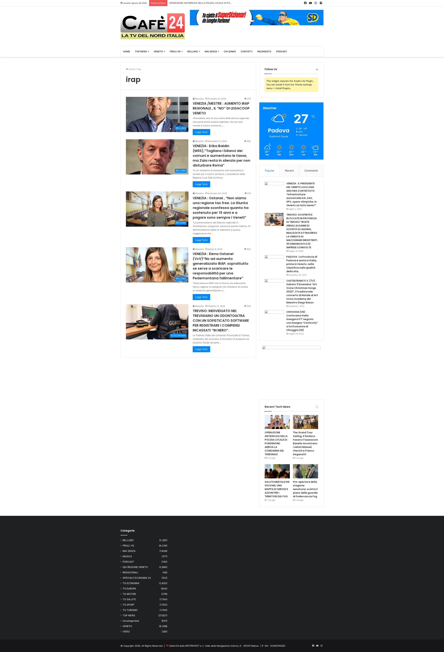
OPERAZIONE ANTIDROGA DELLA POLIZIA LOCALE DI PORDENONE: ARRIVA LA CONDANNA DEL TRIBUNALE (227, 3)
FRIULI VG (175, 51)
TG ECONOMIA (131, 583)
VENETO (158, 51)
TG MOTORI (129, 594)
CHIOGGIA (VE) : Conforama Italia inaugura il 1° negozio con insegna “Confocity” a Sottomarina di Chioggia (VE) (302, 321)
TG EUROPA (129, 588)
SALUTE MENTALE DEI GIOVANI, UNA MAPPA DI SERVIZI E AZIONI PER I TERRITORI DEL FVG (277, 489)
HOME (126, 51)
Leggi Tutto (201, 132)
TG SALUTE (129, 599)
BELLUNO (192, 51)
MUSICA (127, 556)
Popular (269, 170)
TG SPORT (129, 604)
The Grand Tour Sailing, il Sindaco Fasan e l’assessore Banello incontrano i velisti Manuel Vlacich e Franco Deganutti (305, 443)
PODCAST (281, 51)
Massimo (199, 98)
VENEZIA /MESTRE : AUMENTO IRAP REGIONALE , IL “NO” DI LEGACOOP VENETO (221, 108)
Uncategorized (131, 620)
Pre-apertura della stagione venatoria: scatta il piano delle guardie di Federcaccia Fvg (305, 489)
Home (131, 69)
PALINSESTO (264, 51)
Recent (289, 170)
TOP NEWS (141, 51)
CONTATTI (247, 51)
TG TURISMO (130, 610)
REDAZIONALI (130, 572)
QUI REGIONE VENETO (135, 567)
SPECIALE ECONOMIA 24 (137, 577)
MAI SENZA (211, 51)
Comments (311, 170)
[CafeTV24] (153, 26)
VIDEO (126, 631)
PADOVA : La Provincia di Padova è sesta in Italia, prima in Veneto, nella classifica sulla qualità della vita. (301, 264)
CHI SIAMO (230, 51)
